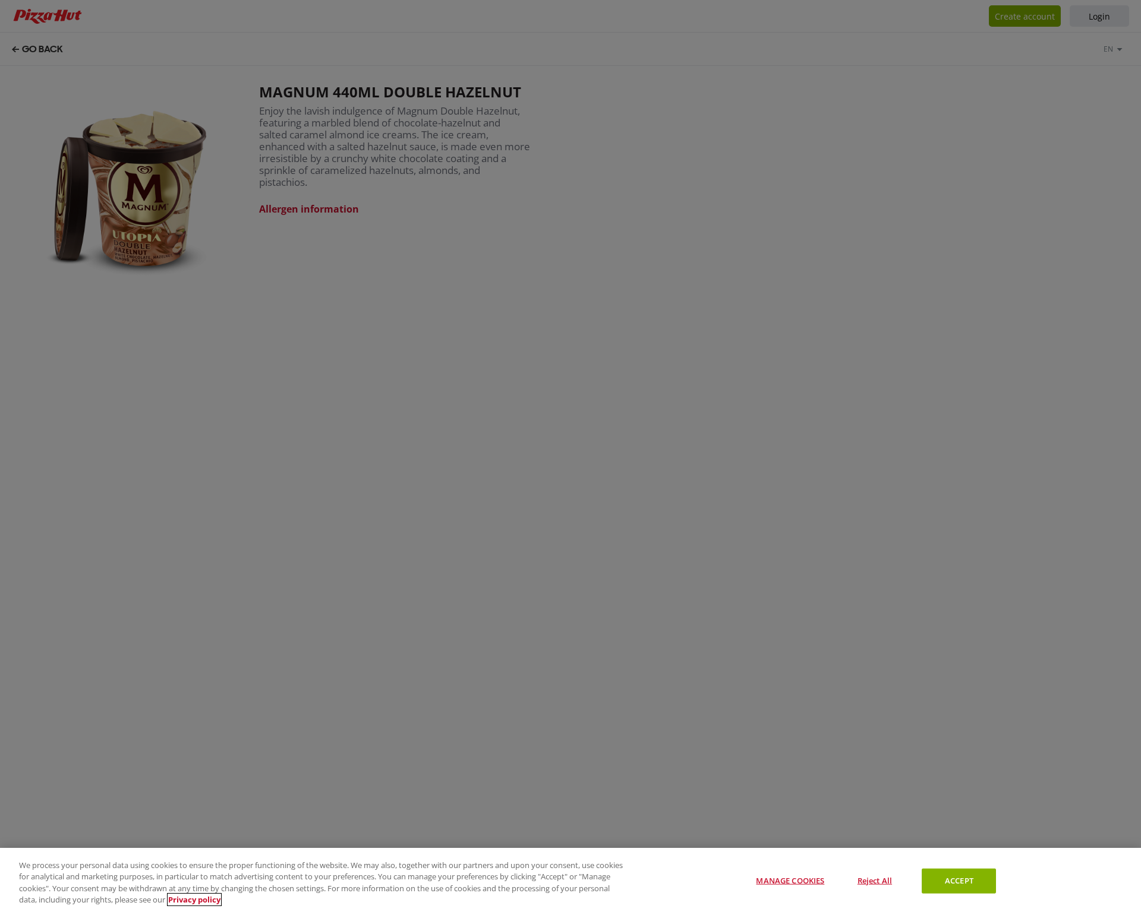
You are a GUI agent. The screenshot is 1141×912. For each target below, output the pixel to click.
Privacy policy (194, 899)
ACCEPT (959, 880)
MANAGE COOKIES (790, 880)
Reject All (875, 880)
